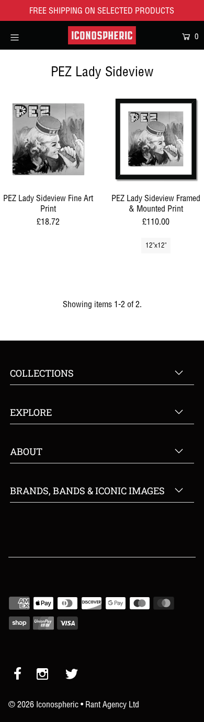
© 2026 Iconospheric (43, 704)
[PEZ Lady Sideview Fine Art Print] (48, 139)
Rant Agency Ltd (112, 704)
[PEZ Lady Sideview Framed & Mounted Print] (156, 139)
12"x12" (155, 245)
